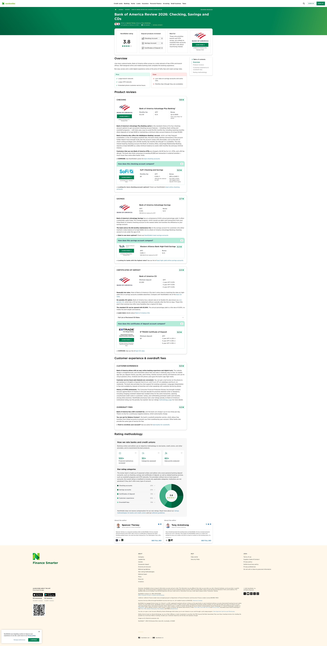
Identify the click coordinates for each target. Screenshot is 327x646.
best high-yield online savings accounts (170, 260)
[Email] (158, 524)
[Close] (39, 631)
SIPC (143, 607)
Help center (194, 557)
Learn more (202, 45)
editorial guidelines (158, 513)
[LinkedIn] (160, 524)
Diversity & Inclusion (144, 566)
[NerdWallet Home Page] (8, 3)
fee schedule (160, 608)
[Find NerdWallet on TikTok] (257, 593)
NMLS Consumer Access (144, 595)
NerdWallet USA (145, 637)
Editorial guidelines (144, 569)
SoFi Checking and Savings (151, 170)
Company (141, 557)
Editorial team (142, 574)
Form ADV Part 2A (205, 607)
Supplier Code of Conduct (251, 559)
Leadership (141, 559)
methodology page (165, 400)
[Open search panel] (304, 3)
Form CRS (197, 607)
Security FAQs (195, 559)
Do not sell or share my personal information (257, 569)
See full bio (156, 540)
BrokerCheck (174, 608)
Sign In (311, 3)
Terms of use (247, 557)
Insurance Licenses (197, 600)
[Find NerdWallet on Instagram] (251, 593)
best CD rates (140, 351)
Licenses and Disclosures (158, 595)
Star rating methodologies (146, 571)
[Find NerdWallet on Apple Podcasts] (254, 593)
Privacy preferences (250, 566)
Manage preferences (19, 639)
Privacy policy (248, 562)
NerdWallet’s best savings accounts (156, 235)
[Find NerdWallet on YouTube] (248, 593)
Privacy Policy (215, 607)
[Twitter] (206, 524)
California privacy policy (251, 564)
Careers (140, 562)
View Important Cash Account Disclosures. (224, 611)
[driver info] (159, 176)
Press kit (140, 579)
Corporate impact (143, 564)
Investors (141, 581)
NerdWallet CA (159, 637)
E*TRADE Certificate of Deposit (153, 332)
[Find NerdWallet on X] (245, 593)
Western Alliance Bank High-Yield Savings (158, 246)
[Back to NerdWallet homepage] (115, 9)
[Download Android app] (49, 594)
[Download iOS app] (38, 594)
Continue (34, 639)
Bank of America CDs (142, 313)
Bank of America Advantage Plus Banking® (157, 109)
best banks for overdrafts (161, 425)
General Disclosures (152, 608)
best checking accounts (152, 159)
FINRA (139, 607)
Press (140, 576)
